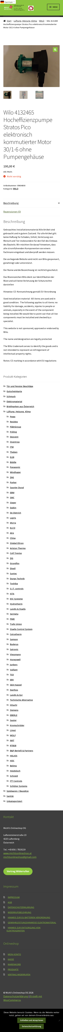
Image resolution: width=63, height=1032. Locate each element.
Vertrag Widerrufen (18, 871)
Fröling (13, 431)
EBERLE (13, 715)
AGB (10, 902)
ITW (12, 447)
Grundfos (14, 563)
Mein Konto (14, 954)
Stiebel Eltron (17, 543)
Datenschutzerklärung (21, 907)
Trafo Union (16, 624)
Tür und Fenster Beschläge (20, 386)
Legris (13, 518)
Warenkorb (14, 964)
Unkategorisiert (14, 801)
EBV (12, 679)
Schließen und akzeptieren (31, 1020)
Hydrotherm (16, 604)
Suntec (13, 573)
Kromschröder (17, 725)
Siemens (14, 710)
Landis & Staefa (17, 609)
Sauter (13, 720)
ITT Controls (16, 781)
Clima (13, 538)
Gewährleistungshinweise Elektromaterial (32, 922)
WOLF (13, 735)
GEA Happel (16, 684)
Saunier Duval (17, 487)
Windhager (15, 472)
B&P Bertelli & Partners (21, 750)
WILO (41, 20)
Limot (13, 730)
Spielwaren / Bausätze (18, 791)
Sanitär (10, 796)
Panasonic (15, 467)
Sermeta (14, 614)
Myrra (13, 522)
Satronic (14, 649)
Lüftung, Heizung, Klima (25, 20)
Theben (13, 452)
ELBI (12, 457)
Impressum (14, 897)
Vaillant (14, 669)
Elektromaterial (14, 401)
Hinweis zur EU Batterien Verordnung (29, 917)
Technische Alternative (21, 700)
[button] (55, 49)
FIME (12, 619)
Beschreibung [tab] (11, 203)
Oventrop (15, 442)
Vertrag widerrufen (19, 974)
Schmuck (11, 396)
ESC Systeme (16, 598)
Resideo (14, 421)
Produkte (13, 969)
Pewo (12, 416)
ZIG (11, 558)
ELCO (12, 528)
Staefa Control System (21, 629)
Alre (12, 533)
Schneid (14, 776)
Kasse (11, 959)
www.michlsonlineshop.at (17, 853)
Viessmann (15, 654)
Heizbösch (15, 770)
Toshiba (14, 583)
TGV (12, 674)
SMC (12, 497)
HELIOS (13, 755)
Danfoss (14, 690)
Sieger (13, 502)
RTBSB (13, 745)
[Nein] (59, 1020)
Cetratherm (16, 634)
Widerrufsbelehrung (19, 912)
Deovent (14, 436)
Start (9, 20)
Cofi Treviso (16, 553)
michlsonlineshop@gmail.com (19, 857)
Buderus (14, 644)
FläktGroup (15, 426)
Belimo (13, 765)
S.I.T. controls (16, 588)
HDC (12, 760)
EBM (12, 492)
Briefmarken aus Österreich (20, 406)
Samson (14, 639)
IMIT (12, 740)
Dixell (13, 568)
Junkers (13, 664)
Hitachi (13, 705)
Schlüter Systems (18, 786)
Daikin (13, 507)
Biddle (13, 462)
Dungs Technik (17, 578)
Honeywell (15, 659)
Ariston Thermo (18, 548)
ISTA (12, 593)
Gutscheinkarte (14, 391)
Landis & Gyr (16, 695)
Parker (13, 482)
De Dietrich (15, 512)
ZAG (12, 477)
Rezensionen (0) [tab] (12, 211)
